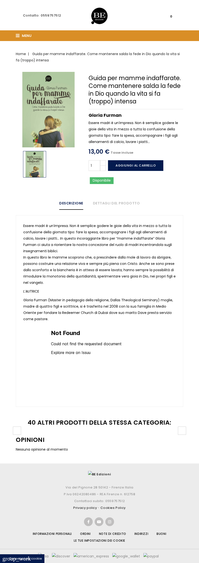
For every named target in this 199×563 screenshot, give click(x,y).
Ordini (85, 534)
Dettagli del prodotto (116, 203)
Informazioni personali (52, 534)
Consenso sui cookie (22, 558)
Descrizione (71, 203)
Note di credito (112, 534)
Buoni (161, 534)
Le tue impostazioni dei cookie (99, 540)
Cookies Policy (112, 507)
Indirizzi (141, 534)
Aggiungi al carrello (136, 165)
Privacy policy (85, 507)
